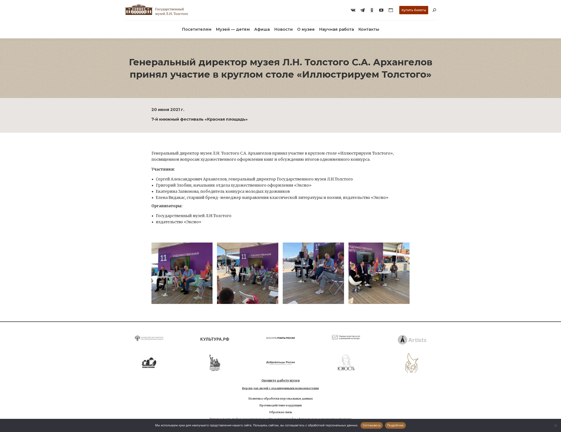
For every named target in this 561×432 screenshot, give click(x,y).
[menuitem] (196, 29)
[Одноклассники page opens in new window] (372, 10)
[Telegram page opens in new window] (362, 10)
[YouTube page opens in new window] (381, 10)
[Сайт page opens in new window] (391, 10)
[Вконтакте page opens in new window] (353, 10)
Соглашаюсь (372, 425)
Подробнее (395, 425)
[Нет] (555, 425)
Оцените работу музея (280, 380)
